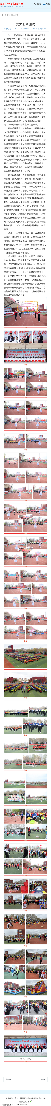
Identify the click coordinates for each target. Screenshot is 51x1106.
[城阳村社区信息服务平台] (13, 4)
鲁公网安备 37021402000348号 (15, 1104)
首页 (6, 15)
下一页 (43, 1079)
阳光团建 (14, 15)
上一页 (8, 1079)
